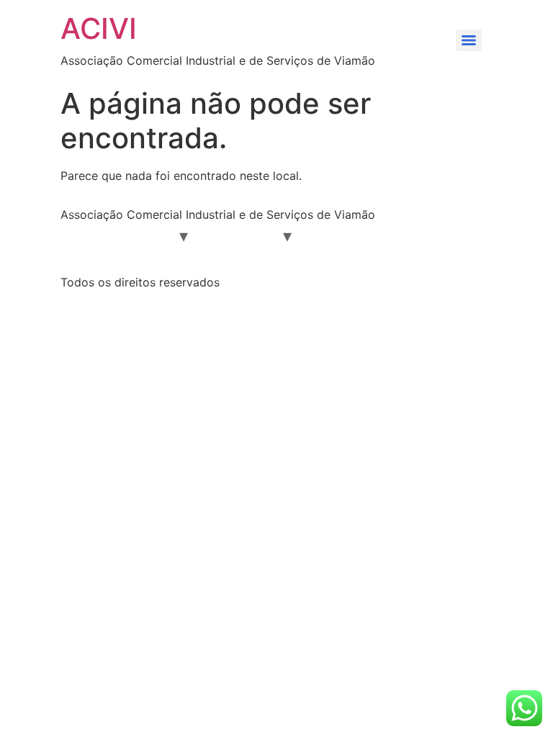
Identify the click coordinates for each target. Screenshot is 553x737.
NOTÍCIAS (340, 235)
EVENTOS (416, 235)
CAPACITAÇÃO (111, 261)
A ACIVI (147, 235)
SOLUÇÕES (241, 235)
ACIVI (98, 28)
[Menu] (469, 40)
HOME (88, 235)
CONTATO (200, 261)
